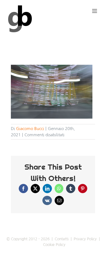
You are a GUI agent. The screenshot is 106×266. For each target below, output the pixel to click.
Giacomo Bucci (30, 128)
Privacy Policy (85, 239)
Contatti (61, 239)
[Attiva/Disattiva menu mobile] (95, 11)
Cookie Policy (54, 244)
